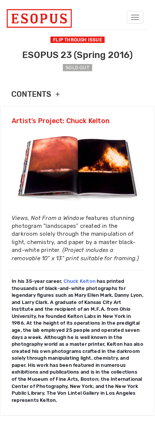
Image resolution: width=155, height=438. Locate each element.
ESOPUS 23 (77, 55)
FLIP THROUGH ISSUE (77, 40)
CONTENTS (35, 94)
